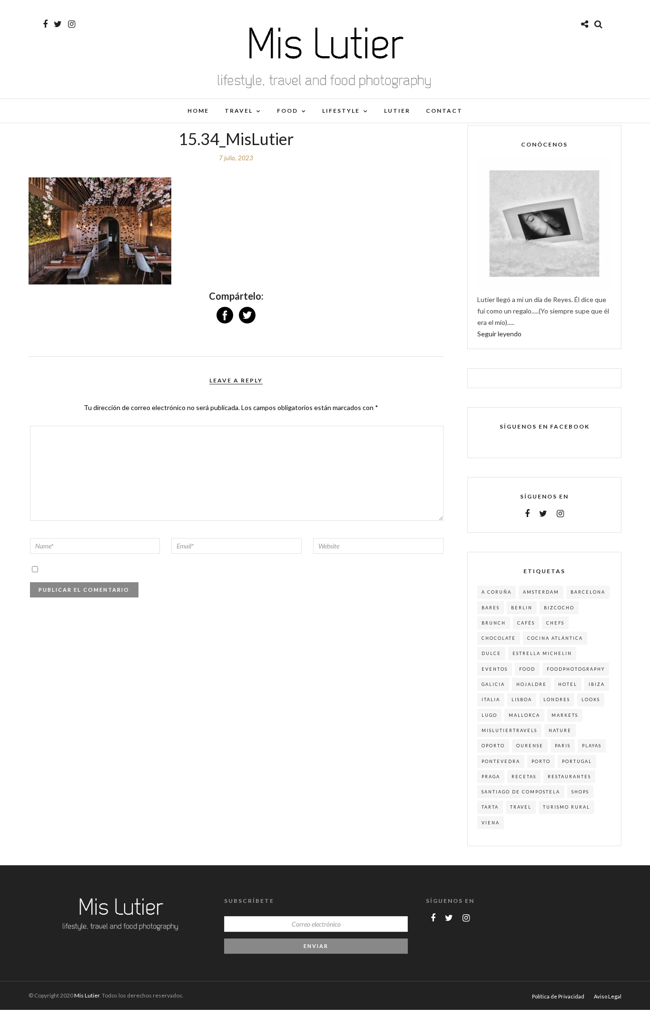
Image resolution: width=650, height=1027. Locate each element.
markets (565, 715)
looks (590, 699)
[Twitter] (543, 513)
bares (491, 607)
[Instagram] (71, 24)
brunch (494, 623)
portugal (577, 761)
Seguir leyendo (499, 334)
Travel (239, 110)
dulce (491, 653)
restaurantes (569, 776)
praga (491, 776)
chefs (555, 623)
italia (491, 699)
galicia (493, 684)
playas (591, 745)
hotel (567, 684)
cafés (526, 623)
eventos (495, 669)
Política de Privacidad (558, 996)
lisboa (522, 699)
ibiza (597, 684)
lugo (489, 715)
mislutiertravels (509, 730)
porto (541, 761)
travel (521, 807)
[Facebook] (527, 513)
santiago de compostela (521, 791)
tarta (490, 807)
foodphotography (576, 669)
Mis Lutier (86, 995)
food (527, 669)
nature (560, 730)
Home (198, 110)
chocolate (499, 638)
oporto (493, 745)
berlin (521, 607)
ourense (529, 745)
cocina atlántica (555, 638)
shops (580, 791)
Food (287, 110)
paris (563, 745)
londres (556, 699)
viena (491, 822)
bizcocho (559, 607)
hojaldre (531, 684)
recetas (524, 776)
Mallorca (524, 715)
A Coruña (497, 592)
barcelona (588, 592)
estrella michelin (542, 653)
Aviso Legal (607, 996)
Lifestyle (341, 110)
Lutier (397, 110)
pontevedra (501, 761)
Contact (444, 110)
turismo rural (566, 807)
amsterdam (541, 592)
